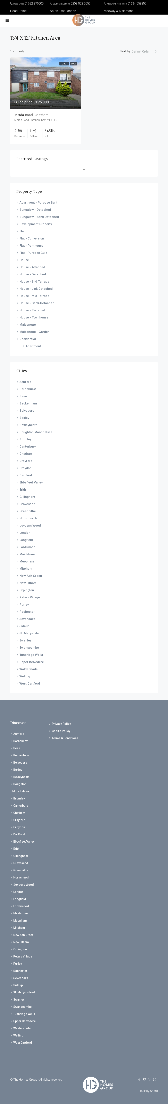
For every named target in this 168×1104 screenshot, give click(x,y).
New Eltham (27, 583)
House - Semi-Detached (36, 303)
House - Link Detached (36, 289)
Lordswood (27, 547)
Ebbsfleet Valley (31, 482)
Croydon (25, 468)
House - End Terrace (34, 281)
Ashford (25, 382)
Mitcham (25, 568)
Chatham (26, 454)
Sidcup (24, 626)
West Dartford (29, 683)
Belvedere (26, 410)
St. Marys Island (30, 633)
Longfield (26, 540)
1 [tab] (86, 169)
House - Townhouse (33, 317)
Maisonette (27, 324)
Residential (27, 339)
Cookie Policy (61, 731)
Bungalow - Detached (35, 210)
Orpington (26, 590)
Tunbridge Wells (31, 655)
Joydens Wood (30, 525)
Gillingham (27, 497)
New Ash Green (30, 576)
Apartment (33, 346)
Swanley (25, 640)
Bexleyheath (28, 425)
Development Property (35, 224)
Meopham (26, 561)
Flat (22, 231)
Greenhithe (27, 511)
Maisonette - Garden (34, 332)
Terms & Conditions (65, 738)
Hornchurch (28, 518)
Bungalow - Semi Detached (39, 217)
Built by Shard (149, 1091)
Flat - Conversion (31, 238)
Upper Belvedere (31, 662)
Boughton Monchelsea (35, 432)
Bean (23, 396)
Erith (22, 489)
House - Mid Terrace (34, 296)
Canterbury (27, 446)
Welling (24, 676)
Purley (24, 604)
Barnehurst (27, 389)
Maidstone (27, 554)
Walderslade (28, 669)
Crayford (25, 461)
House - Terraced (32, 310)
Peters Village (29, 597)
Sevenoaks (27, 619)
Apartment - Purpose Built (38, 202)
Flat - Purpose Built (33, 253)
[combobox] (144, 51)
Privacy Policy (61, 723)
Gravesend (27, 504)
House (24, 260)
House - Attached (32, 267)
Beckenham (28, 403)
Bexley (24, 418)
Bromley (25, 439)
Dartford (25, 475)
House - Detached (32, 274)
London (24, 533)
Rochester (27, 612)
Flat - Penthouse (31, 245)
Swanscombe (29, 647)
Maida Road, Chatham (31, 115)
